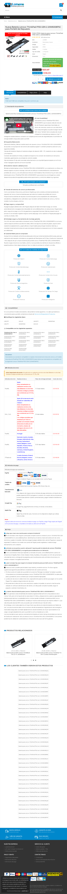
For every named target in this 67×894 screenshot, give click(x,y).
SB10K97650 (22, 324)
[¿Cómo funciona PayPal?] (30, 879)
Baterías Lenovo (12, 21)
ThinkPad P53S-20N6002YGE (23, 345)
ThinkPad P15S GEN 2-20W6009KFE (39, 337)
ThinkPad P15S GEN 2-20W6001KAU (24, 333)
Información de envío (10, 859)
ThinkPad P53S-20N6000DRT (8, 345)
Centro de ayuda (40, 847)
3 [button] (35, 660)
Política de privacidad (11, 851)
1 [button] (31, 660)
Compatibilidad (21, 92)
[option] (17, 45)
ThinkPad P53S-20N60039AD (38, 345)
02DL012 (36, 324)
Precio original (37, 69)
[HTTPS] (41, 879)
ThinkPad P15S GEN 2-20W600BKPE (9, 341)
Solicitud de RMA (40, 861)
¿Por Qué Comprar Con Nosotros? (14, 849)
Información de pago (10, 861)
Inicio (5, 21)
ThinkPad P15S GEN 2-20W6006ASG (9, 337)
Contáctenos (58, 17)
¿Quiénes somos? (10, 847)
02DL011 (21, 321)
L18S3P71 (6, 321)
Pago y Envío (33, 92)
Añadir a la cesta (55, 79)
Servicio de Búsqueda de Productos (45, 314)
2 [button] (33, 660)
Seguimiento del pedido (11, 857)
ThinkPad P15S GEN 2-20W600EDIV (39, 341)
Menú (7, 17)
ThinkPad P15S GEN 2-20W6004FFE (53, 333)
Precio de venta (37, 73)
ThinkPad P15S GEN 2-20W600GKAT (53, 341)
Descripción (9, 92)
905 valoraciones (45, 37)
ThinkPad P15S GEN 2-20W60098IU (24, 337)
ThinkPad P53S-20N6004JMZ (52, 345)
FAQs (45, 92)
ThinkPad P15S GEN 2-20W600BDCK (53, 337)
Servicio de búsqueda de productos (45, 859)
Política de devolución (42, 851)
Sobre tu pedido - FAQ (42, 849)
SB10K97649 (51, 321)
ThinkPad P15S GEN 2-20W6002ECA (39, 333)
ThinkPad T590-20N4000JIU (8, 349)
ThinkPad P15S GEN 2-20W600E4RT (24, 341)
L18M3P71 (36, 321)
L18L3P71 (6, 324)
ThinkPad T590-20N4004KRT (23, 349)
